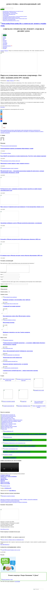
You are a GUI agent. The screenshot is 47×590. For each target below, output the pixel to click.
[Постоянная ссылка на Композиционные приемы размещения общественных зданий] (8, 145)
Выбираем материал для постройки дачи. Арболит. (16, 299)
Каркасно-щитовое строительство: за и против (15, 364)
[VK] (23, 112)
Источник (2, 107)
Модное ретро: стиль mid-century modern (9, 19)
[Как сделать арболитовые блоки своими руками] (8, 426)
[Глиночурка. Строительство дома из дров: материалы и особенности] (6, 425)
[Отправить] (23, 121)
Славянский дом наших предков (11, 306)
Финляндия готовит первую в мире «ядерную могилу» (14, 163)
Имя (1, 274)
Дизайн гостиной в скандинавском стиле (9, 14)
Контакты (5, 47)
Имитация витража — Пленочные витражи (9, 12)
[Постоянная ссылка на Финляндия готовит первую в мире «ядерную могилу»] (10, 160)
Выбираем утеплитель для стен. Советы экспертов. (16, 332)
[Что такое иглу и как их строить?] (11, 420)
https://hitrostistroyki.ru (4, 544)
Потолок (5, 40)
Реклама (4, 48)
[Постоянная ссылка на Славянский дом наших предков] (10, 303)
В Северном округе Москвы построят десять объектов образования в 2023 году (21, 255)
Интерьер (5, 44)
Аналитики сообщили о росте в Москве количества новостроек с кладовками (21, 223)
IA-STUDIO (17, 581)
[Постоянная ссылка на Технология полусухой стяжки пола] (11, 354)
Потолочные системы (8, 322)
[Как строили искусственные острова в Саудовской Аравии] (7, 418)
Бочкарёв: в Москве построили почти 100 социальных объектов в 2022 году (20, 239)
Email (1, 276)
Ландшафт (5, 43)
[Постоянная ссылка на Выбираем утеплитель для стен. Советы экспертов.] (5, 329)
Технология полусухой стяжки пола (12, 357)
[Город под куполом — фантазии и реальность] (6, 417)
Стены (4, 36)
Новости (5, 35)
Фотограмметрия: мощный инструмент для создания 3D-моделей (13, 11)
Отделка (4, 41)
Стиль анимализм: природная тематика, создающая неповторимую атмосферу (15, 16)
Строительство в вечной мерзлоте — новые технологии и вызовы (20, 370)
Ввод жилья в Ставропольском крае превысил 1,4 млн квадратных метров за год (22, 207)
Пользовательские (7, 45)
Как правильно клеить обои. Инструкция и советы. (16, 316)
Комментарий (3, 272)
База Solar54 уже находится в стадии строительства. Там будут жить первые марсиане (23, 156)
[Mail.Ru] (23, 118)
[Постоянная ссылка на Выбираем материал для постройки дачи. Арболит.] (10, 297)
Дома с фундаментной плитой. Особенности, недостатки (18, 351)
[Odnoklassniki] (23, 114)
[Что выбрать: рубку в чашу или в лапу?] (6, 427)
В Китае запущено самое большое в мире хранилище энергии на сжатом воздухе (20, 130)
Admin (8, 80)
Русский (37, 589)
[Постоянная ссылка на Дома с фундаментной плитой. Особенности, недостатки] (8, 348)
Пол (4, 39)
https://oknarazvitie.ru (4, 529)
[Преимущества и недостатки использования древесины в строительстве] (6, 422)
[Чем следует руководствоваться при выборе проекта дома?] (3, 429)
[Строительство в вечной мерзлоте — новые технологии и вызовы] (8, 416)
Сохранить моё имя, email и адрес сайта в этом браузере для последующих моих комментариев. (22, 281)
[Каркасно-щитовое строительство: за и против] (7, 414)
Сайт (1, 279)
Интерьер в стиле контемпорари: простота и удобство (11, 20)
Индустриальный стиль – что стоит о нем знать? (10, 13)
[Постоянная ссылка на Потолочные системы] (9, 319)
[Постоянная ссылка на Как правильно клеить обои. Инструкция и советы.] (5, 313)
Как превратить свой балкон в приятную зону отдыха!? (11, 17)
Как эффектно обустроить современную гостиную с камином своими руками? (15, 18)
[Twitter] (23, 111)
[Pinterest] (23, 119)
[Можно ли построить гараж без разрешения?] (8, 423)
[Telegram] (23, 116)
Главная (4, 34)
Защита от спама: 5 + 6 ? (5, 284)
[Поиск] (0, 8)
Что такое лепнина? (6, 15)
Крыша (4, 38)
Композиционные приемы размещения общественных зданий (16, 148)
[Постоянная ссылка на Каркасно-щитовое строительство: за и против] (10, 361)
